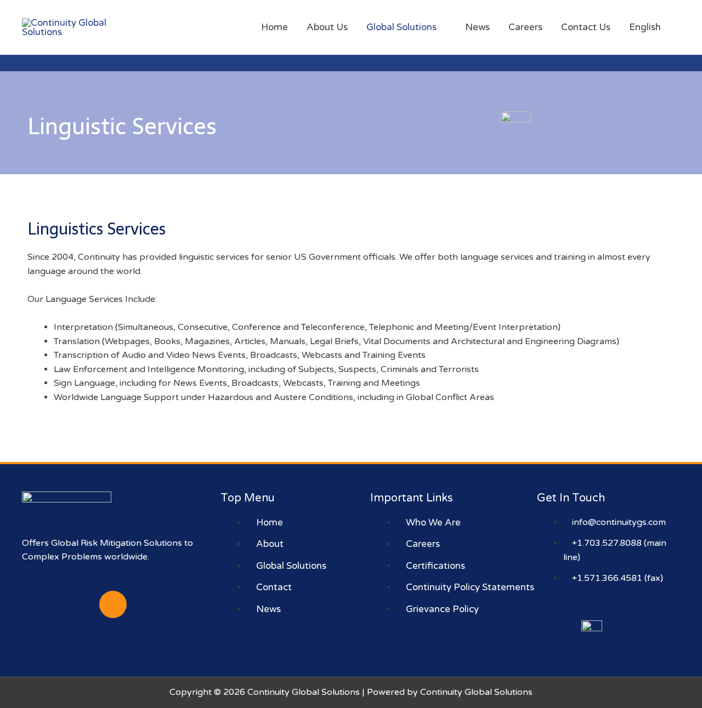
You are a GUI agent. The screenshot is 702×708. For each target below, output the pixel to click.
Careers (525, 27)
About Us (327, 27)
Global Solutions (401, 27)
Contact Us (585, 27)
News (477, 27)
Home (274, 27)
